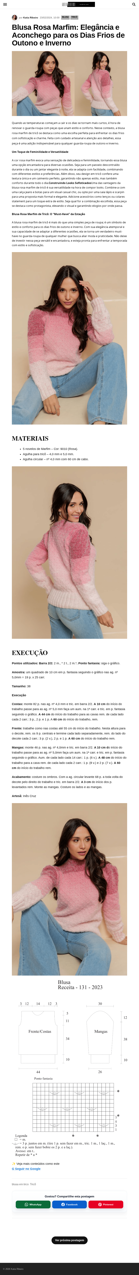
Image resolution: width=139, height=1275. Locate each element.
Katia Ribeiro (30, 17)
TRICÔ (74, 17)
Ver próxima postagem (69, 1240)
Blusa (65, 17)
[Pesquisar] (134, 4)
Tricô (33, 1184)
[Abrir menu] (5, 4)
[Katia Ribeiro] (69, 4)
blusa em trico (20, 1184)
